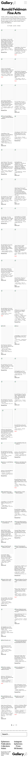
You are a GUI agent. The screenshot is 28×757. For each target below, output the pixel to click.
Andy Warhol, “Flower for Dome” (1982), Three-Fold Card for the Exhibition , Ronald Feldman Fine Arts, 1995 (7, 166)
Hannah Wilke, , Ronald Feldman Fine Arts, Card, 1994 (7, 599)
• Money (9, 106)
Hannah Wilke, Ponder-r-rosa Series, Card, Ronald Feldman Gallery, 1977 (20, 103)
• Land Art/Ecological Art (19, 199)
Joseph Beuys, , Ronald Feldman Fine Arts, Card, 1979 (7, 134)
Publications (6, 744)
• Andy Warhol (18, 78)
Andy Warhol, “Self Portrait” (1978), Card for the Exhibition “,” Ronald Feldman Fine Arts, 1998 (21, 568)
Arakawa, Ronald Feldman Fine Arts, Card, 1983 (20, 452)
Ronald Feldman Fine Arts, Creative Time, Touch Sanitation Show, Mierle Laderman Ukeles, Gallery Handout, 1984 (6, 247)
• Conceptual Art (22, 454)
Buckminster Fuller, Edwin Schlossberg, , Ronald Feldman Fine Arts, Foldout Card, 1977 (20, 657)
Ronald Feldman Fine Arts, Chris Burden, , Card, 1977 (21, 426)
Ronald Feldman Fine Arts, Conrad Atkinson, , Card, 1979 (7, 401)
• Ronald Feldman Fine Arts (6, 49)
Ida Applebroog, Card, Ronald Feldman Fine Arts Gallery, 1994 (6, 628)
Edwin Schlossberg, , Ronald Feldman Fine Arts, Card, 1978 (21, 686)
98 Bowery (18, 748)
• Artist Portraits (19, 105)
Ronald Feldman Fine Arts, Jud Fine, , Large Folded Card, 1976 (7, 366)
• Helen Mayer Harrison (19, 196)
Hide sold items (14, 25)
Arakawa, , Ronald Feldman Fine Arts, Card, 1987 (7, 677)
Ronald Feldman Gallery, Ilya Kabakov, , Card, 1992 (21, 511)
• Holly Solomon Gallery (20, 316)
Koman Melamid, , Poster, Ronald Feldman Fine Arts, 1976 (20, 615)
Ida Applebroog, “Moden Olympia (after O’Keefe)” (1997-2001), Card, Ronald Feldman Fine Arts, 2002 (20, 218)
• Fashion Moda (9, 74)
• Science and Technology (21, 138)
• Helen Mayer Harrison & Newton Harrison (20, 198)
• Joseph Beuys (18, 52)
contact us (7, 21)
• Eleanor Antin (18, 400)
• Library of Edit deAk (19, 317)
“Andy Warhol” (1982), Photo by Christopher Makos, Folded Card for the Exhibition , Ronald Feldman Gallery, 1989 (21, 248)
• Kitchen (17, 485)
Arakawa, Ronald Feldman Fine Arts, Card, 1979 (7, 471)
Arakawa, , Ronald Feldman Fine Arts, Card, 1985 (21, 707)
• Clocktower (17, 339)
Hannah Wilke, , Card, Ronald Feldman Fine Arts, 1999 (20, 532)
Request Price (4, 52)
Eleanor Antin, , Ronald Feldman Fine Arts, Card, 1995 (21, 590)
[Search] (14, 734)
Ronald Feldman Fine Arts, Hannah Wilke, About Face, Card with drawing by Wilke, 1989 (7, 310)
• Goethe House (23, 315)
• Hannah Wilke (22, 107)
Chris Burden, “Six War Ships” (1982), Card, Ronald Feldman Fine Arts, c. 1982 (7, 218)
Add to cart (17, 111)
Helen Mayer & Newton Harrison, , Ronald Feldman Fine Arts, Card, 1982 (7, 707)
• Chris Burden (18, 137)
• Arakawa (17, 454)
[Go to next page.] (15, 725)
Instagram (18, 742)
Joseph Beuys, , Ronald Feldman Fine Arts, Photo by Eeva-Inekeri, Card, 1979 (21, 49)
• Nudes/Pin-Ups (18, 108)
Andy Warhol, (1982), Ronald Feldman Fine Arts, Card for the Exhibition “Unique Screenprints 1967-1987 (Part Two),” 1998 (7, 103)
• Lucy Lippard (18, 319)
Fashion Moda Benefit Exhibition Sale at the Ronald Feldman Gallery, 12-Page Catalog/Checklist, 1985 (7, 70)
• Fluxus (7, 139)
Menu (25, 3)
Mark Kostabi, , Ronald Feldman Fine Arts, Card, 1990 (7, 346)
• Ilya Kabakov (4, 48)
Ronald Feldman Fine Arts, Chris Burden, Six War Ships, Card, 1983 (7, 453)
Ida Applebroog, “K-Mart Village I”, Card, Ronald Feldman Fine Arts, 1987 (6, 198)
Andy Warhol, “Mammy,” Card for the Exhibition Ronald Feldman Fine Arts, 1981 (21, 279)
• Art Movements (19, 314)
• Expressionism (9, 559)
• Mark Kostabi (4, 349)
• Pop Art (23, 78)
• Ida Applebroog (18, 171)
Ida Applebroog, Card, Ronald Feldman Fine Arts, (20, 372)
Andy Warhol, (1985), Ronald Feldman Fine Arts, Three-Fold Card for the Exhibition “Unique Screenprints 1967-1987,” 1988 (21, 74)
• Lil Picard (17, 318)
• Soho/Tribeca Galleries (6, 142)
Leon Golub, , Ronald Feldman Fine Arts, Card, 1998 (6, 556)
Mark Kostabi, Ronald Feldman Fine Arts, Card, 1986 (6, 647)
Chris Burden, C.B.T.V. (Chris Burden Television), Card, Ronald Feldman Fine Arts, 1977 (21, 134)
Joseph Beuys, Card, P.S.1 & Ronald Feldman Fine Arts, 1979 (20, 337)
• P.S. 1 (17, 340)
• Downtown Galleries (19, 711)
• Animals (3, 559)
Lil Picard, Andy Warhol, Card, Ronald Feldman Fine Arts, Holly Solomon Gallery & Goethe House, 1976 (7, 431)
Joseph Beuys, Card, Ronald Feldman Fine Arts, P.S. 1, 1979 (7, 503)
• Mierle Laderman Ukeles (6, 250)
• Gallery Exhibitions (5, 139)
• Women (24, 109)
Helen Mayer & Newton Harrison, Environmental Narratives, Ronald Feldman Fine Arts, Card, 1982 (7, 270)
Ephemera (5, 742)
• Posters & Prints (19, 618)
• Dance (16, 484)
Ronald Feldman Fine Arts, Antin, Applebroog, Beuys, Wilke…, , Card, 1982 (20, 396)
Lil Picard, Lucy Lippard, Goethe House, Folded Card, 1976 (20, 311)
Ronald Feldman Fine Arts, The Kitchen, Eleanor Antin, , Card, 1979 (21, 481)
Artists (3, 748)
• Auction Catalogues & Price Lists (6, 74)
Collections (5, 746)
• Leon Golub (4, 561)
